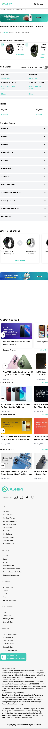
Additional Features (10, 208)
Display (4, 144)
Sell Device (5, 582)
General (4, 128)
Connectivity (7, 168)
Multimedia (6, 216)
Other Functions (8, 184)
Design (4, 136)
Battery (4, 160)
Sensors (5, 176)
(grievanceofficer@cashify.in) (13, 693)
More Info (5, 629)
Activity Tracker (8, 200)
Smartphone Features (11, 192)
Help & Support (7, 607)
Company (5, 550)
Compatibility (7, 152)
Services (4, 506)
